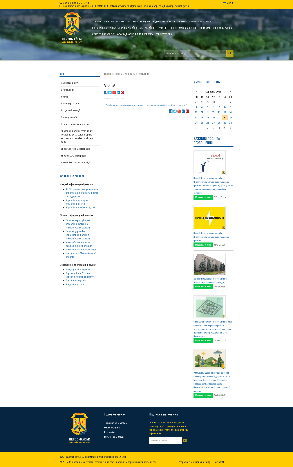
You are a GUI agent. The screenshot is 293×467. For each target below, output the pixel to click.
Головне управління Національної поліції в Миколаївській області (78, 235)
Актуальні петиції (70, 110)
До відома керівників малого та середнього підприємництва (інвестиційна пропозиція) (146, 105)
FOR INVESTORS (164, 34)
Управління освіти (75, 203)
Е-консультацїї (69, 117)
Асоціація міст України (78, 269)
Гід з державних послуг (182, 28)
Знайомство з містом (117, 21)
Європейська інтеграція (73, 155)
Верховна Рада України (78, 273)
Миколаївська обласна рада (81, 249)
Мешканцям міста (203, 197)
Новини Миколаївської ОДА (75, 162)
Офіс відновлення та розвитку (135, 34)
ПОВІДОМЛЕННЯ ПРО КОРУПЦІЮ (216, 28)
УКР (228, 3)
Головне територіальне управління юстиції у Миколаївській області (78, 224)
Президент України (76, 280)
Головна (96, 21)
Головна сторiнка (113, 73)
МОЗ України (147, 28)
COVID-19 (161, 28)
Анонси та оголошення (137, 73)
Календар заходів (70, 103)
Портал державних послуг (80, 276)
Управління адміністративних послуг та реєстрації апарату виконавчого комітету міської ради (77, 136)
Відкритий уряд (162, 21)
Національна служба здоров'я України (114, 28)
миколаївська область (72, 40)
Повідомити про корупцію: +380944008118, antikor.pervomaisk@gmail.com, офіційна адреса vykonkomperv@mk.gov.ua (126, 6)
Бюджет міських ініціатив (75, 124)
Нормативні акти (70, 83)
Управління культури (77, 200)
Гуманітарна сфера (200, 21)
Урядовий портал (75, 284)
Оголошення (67, 89)
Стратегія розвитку (103, 34)
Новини (65, 96)
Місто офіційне (141, 21)
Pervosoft (219, 462)
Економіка (180, 21)
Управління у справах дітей (80, 207)
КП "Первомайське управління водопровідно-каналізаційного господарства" (82, 193)
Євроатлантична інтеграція (75, 148)
